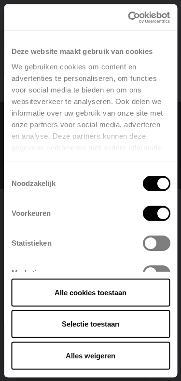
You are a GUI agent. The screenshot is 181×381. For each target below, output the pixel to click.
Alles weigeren (90, 355)
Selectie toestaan (90, 324)
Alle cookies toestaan (90, 292)
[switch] (156, 213)
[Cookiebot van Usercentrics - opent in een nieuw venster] (129, 17)
